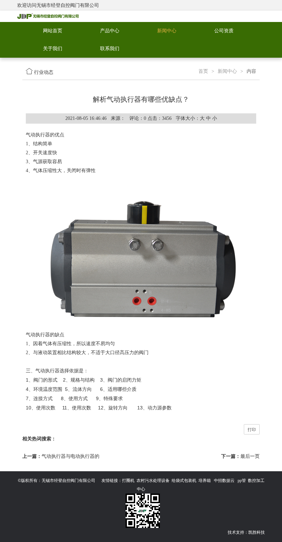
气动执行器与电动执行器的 (70, 456)
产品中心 (109, 30)
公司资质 (224, 30)
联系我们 (109, 48)
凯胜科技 (256, 532)
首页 (203, 71)
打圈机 (128, 480)
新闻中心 (166, 30)
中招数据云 (224, 480)
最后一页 (250, 456)
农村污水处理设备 (153, 480)
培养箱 (204, 480)
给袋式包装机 (184, 480)
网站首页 (52, 30)
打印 (252, 429)
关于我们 (52, 48)
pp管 (242, 480)
